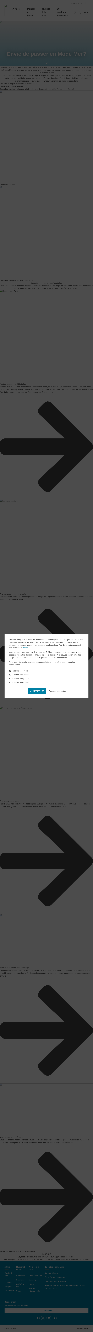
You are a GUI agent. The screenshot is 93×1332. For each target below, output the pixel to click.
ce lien (25, 648)
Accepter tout (37, 691)
